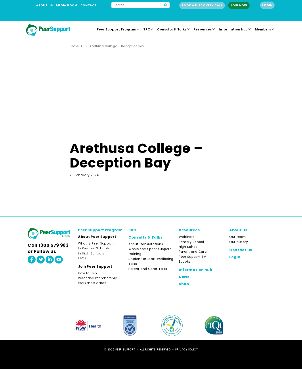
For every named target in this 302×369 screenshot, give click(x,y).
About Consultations (145, 244)
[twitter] (41, 260)
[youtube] (59, 260)
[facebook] (32, 260)
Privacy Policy (186, 349)
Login (267, 5)
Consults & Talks (172, 29)
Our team (237, 237)
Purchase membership (97, 278)
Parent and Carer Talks (147, 269)
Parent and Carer (193, 251)
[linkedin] (50, 260)
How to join (87, 273)
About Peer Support (97, 236)
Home (74, 46)
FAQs (82, 258)
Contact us (240, 249)
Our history (238, 242)
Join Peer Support (95, 266)
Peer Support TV (192, 256)
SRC (146, 29)
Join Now (238, 5)
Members (263, 29)
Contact (88, 5)
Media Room (66, 5)
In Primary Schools (94, 248)
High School (189, 247)
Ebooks (184, 261)
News (184, 276)
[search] (166, 5)
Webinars (187, 237)
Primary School (191, 242)
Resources (203, 29)
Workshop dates (92, 283)
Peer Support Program (116, 29)
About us (44, 5)
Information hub (233, 29)
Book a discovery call (202, 5)
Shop (184, 283)
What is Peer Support (96, 243)
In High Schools (91, 253)
